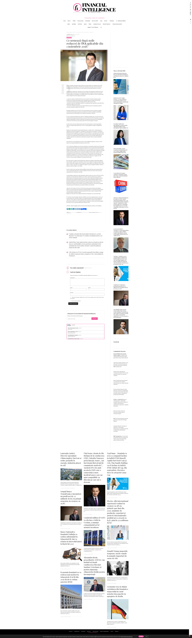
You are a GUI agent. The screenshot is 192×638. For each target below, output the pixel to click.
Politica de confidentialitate (104, 631)
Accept (141, 636)
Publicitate (116, 631)
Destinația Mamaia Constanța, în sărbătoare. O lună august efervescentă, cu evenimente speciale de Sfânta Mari (121, 428)
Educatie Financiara (107, 24)
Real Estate (80, 24)
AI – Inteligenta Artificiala (121, 20)
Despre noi (70, 631)
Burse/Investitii (95, 20)
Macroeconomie (80, 20)
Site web (71, 292)
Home (64, 20)
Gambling (90, 514)
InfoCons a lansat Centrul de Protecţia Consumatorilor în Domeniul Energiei (119, 412)
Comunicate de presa (97, 24)
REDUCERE (85, 212)
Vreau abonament (88, 17)
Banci (101, 20)
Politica (74, 20)
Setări (147, 636)
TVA (88, 212)
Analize (68, 24)
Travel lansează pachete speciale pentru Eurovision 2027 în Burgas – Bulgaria (121, 420)
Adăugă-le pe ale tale (88, 267)
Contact (112, 631)
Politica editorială (95, 631)
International (87, 20)
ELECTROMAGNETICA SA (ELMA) (74, 335)
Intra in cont (94, 17)
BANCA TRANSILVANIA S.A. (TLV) (74, 331)
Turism (90, 24)
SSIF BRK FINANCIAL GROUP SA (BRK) (75, 338)
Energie (106, 20)
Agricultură (90, 599)
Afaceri (69, 20)
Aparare (85, 24)
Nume (71, 287)
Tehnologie (112, 20)
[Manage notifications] (189, 636)
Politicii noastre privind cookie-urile (126, 636)
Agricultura (74, 24)
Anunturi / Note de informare (93, 27)
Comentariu (72, 277)
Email (89, 287)
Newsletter (89, 631)
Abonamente (83, 631)
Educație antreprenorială (117, 24)
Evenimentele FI (101, 17)
